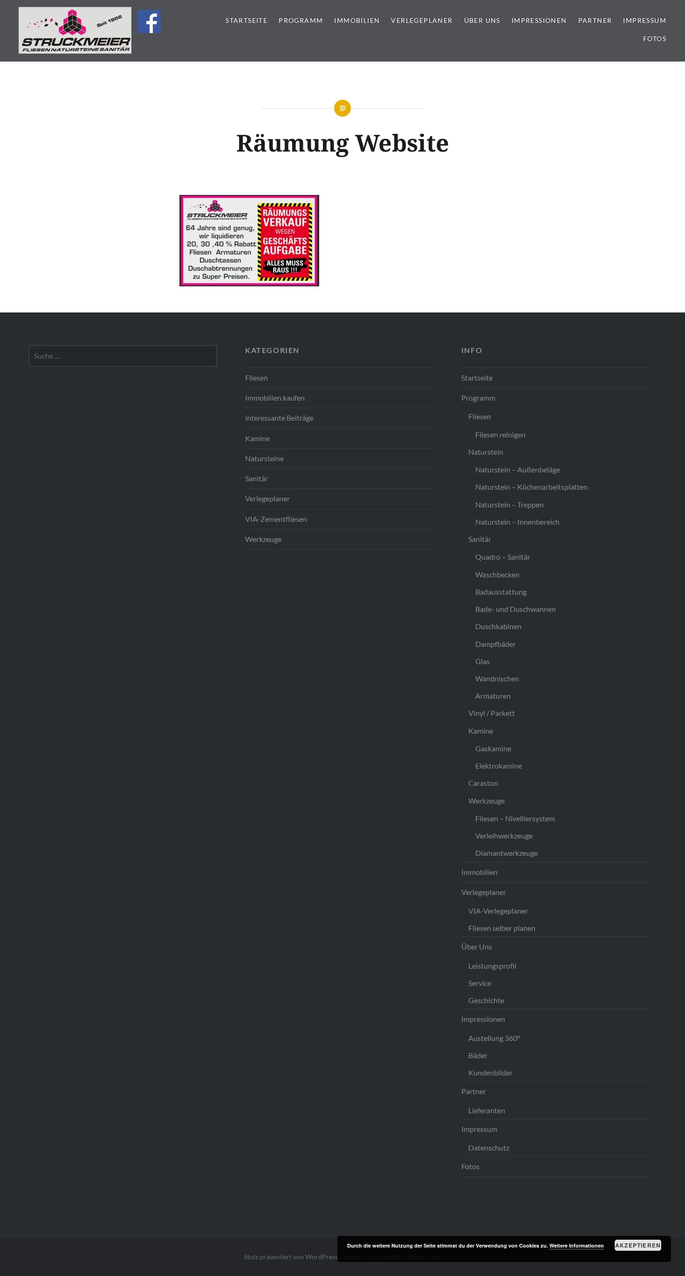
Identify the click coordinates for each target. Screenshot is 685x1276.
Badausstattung (501, 591)
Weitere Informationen (576, 1245)
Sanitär (256, 478)
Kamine (257, 438)
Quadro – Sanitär (502, 556)
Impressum (644, 20)
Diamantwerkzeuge (506, 852)
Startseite (246, 20)
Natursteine (264, 458)
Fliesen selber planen (501, 927)
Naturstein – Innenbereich (517, 521)
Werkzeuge (263, 538)
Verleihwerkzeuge (504, 835)
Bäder (477, 1055)
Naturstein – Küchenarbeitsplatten (531, 486)
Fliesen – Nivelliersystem (515, 818)
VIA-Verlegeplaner (498, 910)
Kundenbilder (490, 1072)
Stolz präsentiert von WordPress (291, 1257)
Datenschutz (488, 1147)
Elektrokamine (498, 765)
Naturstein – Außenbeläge (517, 469)
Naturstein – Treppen (509, 504)
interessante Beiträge (279, 417)
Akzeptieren (638, 1245)
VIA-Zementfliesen (276, 518)
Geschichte (486, 1000)
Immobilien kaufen (275, 397)
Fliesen (256, 377)
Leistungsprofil (492, 965)
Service (479, 982)
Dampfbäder (495, 643)
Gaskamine (493, 748)
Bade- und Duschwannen (515, 608)
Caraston (483, 782)
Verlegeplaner (421, 20)
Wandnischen (497, 678)
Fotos (654, 38)
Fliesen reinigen (500, 434)
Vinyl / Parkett (491, 712)
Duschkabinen (498, 626)
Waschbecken (497, 574)
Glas (482, 661)
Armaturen (493, 695)
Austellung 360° (494, 1037)
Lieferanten (486, 1110)
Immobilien (357, 20)
